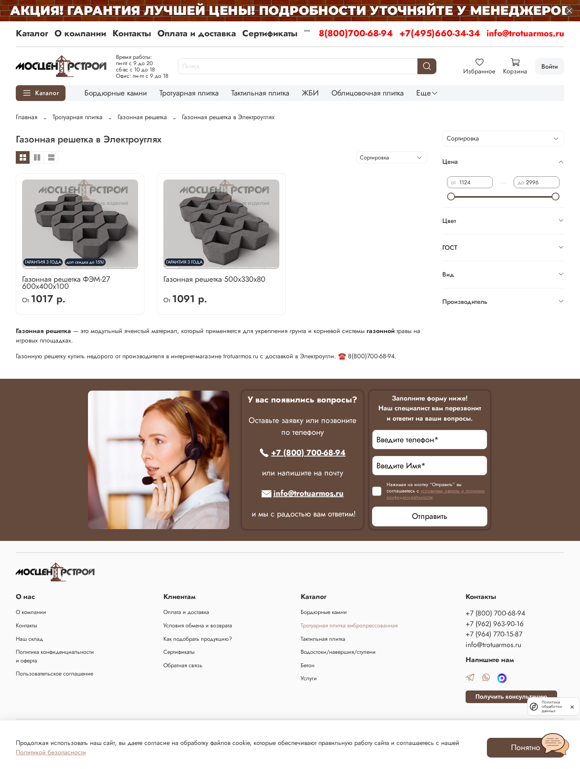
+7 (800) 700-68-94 (308, 452)
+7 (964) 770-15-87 (494, 634)
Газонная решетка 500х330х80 (214, 278)
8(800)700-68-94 (356, 33)
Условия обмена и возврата (197, 625)
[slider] (451, 196)
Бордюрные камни (115, 92)
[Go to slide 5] (228, 264)
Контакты (131, 33)
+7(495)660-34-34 (439, 33)
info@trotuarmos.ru (525, 33)
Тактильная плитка (260, 92)
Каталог (32, 33)
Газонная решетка (142, 117)
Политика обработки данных (552, 706)
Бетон (307, 665)
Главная (26, 117)
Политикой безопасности (51, 752)
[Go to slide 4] (214, 264)
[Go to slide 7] (115, 264)
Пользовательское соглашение (54, 673)
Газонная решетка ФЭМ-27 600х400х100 (66, 282)
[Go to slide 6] (243, 264)
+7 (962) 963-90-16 (495, 624)
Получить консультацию (511, 696)
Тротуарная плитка (189, 92)
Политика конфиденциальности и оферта (55, 656)
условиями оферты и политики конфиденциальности (436, 494)
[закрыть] (572, 706)
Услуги (309, 678)
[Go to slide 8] (129, 264)
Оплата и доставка (196, 33)
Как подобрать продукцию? (197, 639)
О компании (80, 33)
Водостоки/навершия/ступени (338, 652)
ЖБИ (310, 92)
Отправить (429, 516)
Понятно (525, 747)
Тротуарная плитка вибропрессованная (349, 625)
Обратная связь (182, 665)
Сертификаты (269, 33)
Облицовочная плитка (367, 92)
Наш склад (29, 639)
